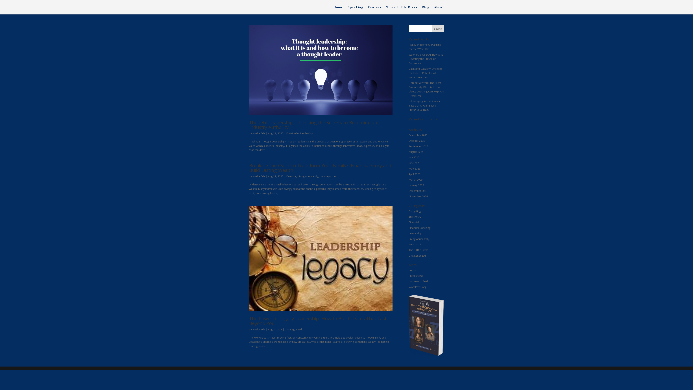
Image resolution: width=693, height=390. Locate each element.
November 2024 (418, 196)
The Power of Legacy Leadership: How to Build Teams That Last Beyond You (318, 320)
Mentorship (415, 244)
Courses (375, 7)
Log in (412, 270)
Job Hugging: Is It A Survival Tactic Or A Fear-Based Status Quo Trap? (424, 106)
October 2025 (417, 140)
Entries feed (416, 276)
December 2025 (418, 135)
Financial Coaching (419, 227)
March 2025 (416, 179)
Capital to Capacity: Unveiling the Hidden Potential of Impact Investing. (425, 73)
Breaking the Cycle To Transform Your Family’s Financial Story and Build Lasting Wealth (320, 167)
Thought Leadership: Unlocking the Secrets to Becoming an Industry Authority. (313, 124)
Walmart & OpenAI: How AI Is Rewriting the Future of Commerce (426, 59)
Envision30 (292, 133)
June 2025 (414, 163)
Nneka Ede (258, 133)
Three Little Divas (401, 7)
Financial (291, 176)
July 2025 (414, 157)
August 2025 (416, 151)
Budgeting (415, 211)
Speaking (355, 7)
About (439, 7)
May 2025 (414, 168)
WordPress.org (417, 287)
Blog (425, 7)
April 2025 (414, 174)
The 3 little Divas (418, 250)
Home (338, 7)
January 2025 (416, 185)
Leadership (306, 133)
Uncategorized (328, 176)
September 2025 (418, 146)
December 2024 (418, 190)
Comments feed (418, 281)
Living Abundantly (308, 176)
